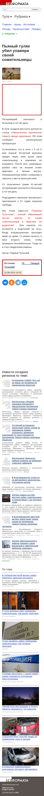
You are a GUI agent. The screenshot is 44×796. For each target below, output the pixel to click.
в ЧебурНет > (9, 33)
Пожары (36, 29)
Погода (6, 29)
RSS (17, 792)
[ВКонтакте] (5, 282)
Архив (17, 24)
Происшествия (21, 29)
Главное (7, 24)
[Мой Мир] (24, 282)
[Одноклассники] (12, 282)
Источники (29, 24)
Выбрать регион (8, 789)
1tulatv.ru (9, 81)
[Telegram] (18, 282)
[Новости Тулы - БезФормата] (14, 3)
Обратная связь (8, 788)
